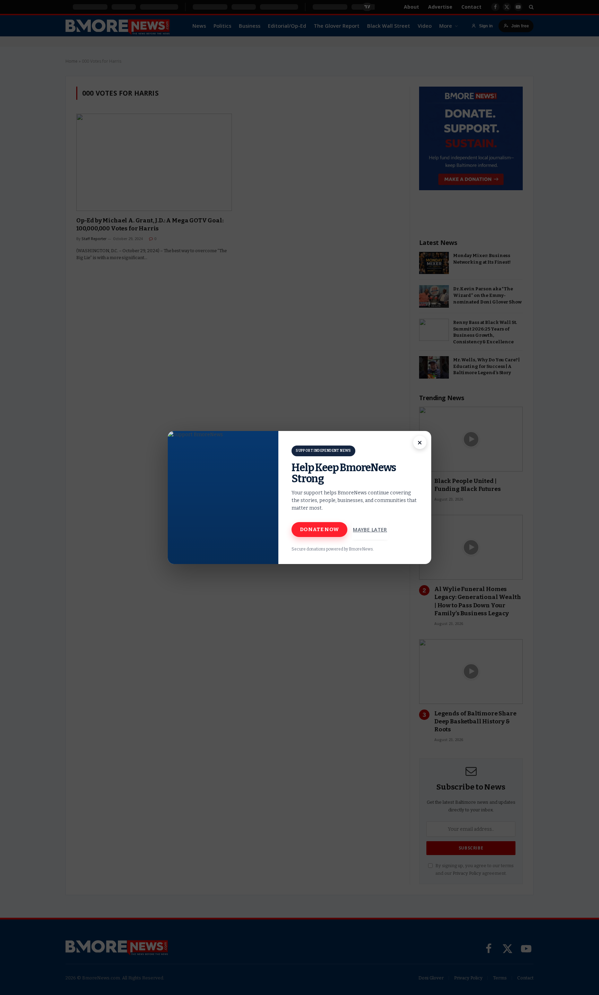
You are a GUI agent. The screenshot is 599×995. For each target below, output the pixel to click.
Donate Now (319, 529)
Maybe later (370, 529)
